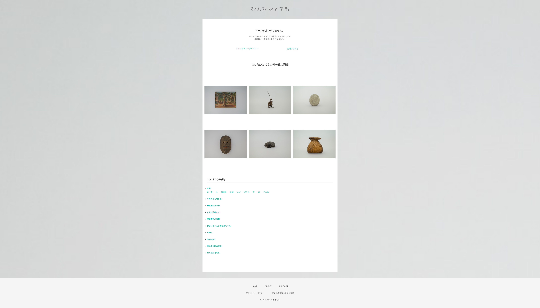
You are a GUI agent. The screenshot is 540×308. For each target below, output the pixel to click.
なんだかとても (213, 253)
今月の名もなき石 (214, 199)
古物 (209, 188)
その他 (266, 192)
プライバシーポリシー (255, 293)
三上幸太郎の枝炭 (214, 246)
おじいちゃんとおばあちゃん (219, 226)
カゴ (239, 192)
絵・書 (209, 192)
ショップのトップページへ (247, 49)
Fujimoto (211, 239)
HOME (254, 286)
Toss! (209, 233)
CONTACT (283, 286)
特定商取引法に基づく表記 (283, 293)
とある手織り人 (213, 212)
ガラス (246, 192)
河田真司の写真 (213, 219)
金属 (232, 192)
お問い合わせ (292, 49)
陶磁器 (224, 192)
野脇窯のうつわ (213, 206)
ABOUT (268, 286)
